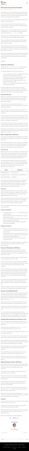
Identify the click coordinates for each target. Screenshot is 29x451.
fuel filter (9, 388)
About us (19, 447)
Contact (14, 448)
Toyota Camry (15, 212)
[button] (23, 3)
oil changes (24, 393)
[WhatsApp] (18, 417)
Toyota (2, 9)
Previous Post (4, 432)
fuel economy (11, 299)
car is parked (24, 104)
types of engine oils (14, 32)
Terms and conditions (7, 447)
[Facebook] (10, 417)
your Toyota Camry (23, 327)
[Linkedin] (15, 417)
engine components (14, 131)
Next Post (25, 432)
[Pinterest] (13, 417)
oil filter (9, 83)
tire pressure (23, 411)
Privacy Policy (14, 447)
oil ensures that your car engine (14, 66)
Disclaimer (24, 447)
